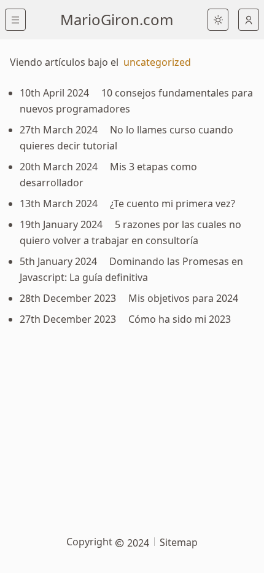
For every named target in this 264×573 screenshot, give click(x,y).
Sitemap (179, 542)
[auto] (248, 20)
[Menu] (15, 20)
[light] (218, 20)
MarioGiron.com (116, 19)
